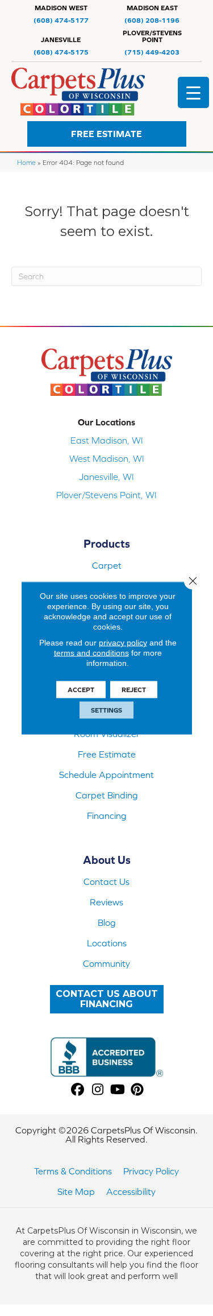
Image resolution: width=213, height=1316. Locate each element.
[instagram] (98, 1090)
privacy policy (123, 642)
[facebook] (78, 1090)
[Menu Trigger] (193, 92)
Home (26, 162)
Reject (134, 690)
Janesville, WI (106, 476)
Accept (81, 690)
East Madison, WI (106, 440)
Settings (106, 710)
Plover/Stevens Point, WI (106, 495)
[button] (106, 134)
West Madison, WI (106, 458)
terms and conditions (91, 652)
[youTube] (118, 1090)
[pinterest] (138, 1090)
